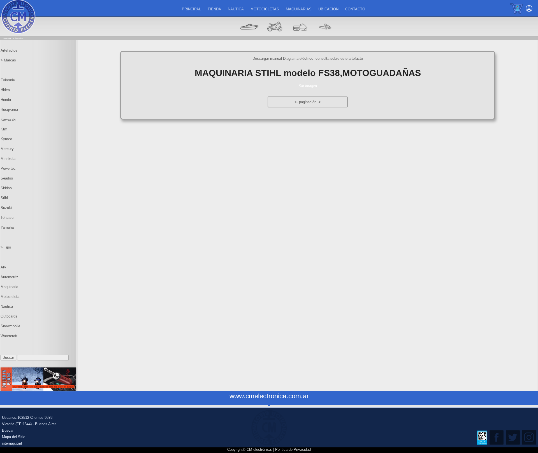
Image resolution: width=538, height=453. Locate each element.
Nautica (7, 306)
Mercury (7, 149)
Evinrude (8, 80)
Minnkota (8, 159)
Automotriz (9, 277)
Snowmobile (10, 326)
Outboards (9, 316)
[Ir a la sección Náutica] (249, 35)
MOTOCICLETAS (265, 9)
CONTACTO (355, 9)
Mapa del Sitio (13, 437)
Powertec (8, 168)
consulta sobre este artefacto (339, 58)
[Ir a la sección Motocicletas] (274, 35)
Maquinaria (9, 287)
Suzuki (6, 208)
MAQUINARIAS (299, 9)
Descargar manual (267, 58)
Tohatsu (7, 217)
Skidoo (6, 188)
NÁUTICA (236, 9)
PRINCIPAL (191, 9)
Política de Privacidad (293, 449)
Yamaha (7, 227)
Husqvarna (9, 109)
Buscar (7, 430)
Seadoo (7, 178)
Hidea (5, 90)
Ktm (4, 129)
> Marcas (8, 60)
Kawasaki (8, 119)
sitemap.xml (12, 443)
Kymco (6, 139)
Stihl (4, 198)
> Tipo (6, 247)
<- (296, 102)
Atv (3, 267)
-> (319, 102)
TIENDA (214, 9)
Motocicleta (10, 297)
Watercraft (9, 336)
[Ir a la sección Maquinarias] (299, 35)
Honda (6, 100)
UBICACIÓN (328, 9)
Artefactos (9, 50)
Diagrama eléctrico (298, 58)
